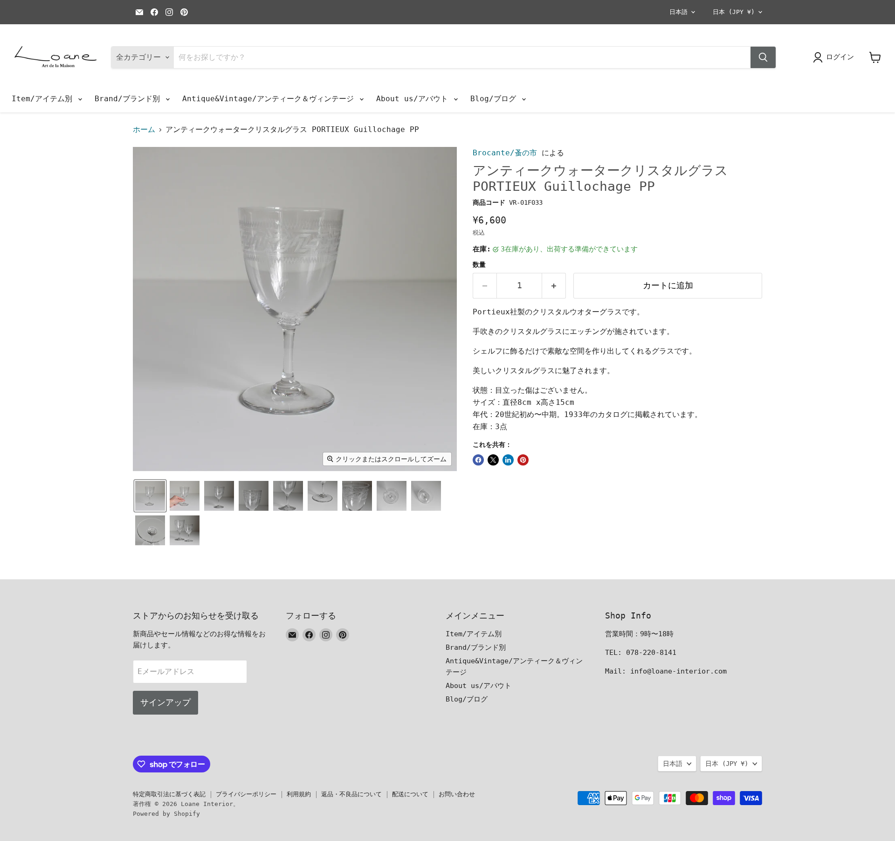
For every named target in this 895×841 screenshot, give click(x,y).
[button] (150, 496)
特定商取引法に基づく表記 (169, 794)
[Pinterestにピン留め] (523, 460)
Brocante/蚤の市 (505, 152)
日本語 (678, 11)
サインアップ (165, 702)
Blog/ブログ (495, 98)
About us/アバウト (414, 98)
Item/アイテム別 (44, 98)
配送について (410, 794)
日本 (734, 11)
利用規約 (299, 794)
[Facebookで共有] (478, 460)
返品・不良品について (351, 794)
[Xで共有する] (493, 460)
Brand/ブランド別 (130, 98)
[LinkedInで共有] (508, 460)
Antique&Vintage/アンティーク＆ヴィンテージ (270, 98)
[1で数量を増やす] (554, 286)
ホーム (144, 129)
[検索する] (763, 57)
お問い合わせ (457, 794)
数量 (479, 264)
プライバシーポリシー (246, 794)
